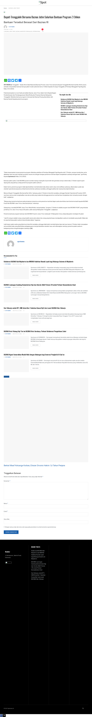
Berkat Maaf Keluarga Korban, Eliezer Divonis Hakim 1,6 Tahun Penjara (34, 465)
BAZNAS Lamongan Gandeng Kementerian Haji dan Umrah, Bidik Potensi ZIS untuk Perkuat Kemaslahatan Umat (74, 107)
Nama (6, 503)
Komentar (7, 481)
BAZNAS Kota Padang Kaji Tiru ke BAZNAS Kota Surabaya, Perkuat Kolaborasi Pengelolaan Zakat (35, 331)
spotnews (12, 27)
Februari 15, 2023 (8, 29)
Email (6, 511)
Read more (36, 275)
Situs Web (6, 519)
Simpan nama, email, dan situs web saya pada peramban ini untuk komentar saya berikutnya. (30, 527)
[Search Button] (87, 2)
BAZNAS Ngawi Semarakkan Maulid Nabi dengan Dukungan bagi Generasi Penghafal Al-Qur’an (34, 354)
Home (5, 8)
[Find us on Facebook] (80, 708)
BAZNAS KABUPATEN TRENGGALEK (24, 31)
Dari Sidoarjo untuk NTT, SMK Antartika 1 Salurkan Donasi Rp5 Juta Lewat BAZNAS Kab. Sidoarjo (74, 114)
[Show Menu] (4, 2)
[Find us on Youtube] (87, 708)
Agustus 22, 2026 (16, 264)
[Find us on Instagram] (85, 708)
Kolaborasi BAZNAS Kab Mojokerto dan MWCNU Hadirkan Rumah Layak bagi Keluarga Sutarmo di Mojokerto (74, 101)
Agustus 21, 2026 (16, 287)
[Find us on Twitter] (83, 708)
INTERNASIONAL (36, 31)
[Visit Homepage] (46, 2)
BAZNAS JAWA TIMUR (14, 8)
